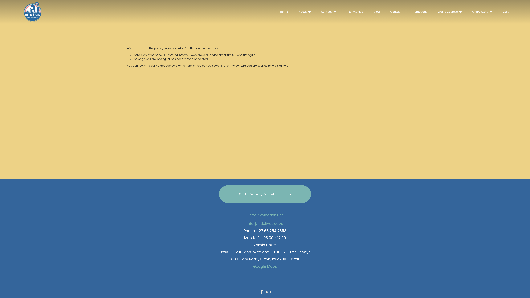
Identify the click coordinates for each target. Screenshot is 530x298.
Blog (377, 12)
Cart (506, 12)
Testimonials (355, 12)
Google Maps (265, 266)
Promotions (419, 12)
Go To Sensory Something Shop (265, 194)
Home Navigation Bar (265, 214)
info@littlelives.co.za (265, 223)
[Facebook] (261, 292)
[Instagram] (268, 292)
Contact (396, 12)
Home (284, 12)
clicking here (183, 66)
